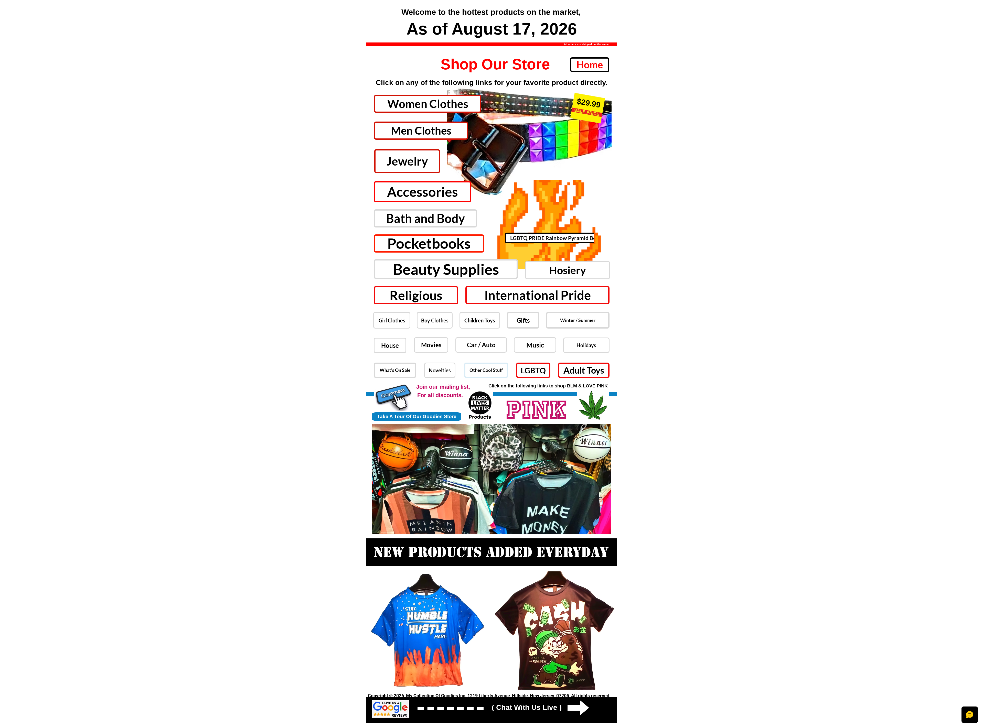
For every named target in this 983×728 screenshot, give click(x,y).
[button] (529, 138)
